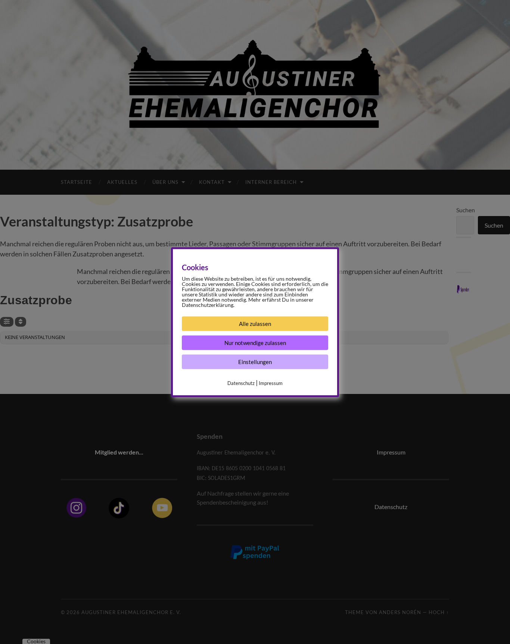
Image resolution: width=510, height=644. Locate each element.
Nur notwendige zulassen (255, 342)
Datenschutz (241, 383)
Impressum (271, 383)
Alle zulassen (255, 323)
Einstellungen (255, 361)
